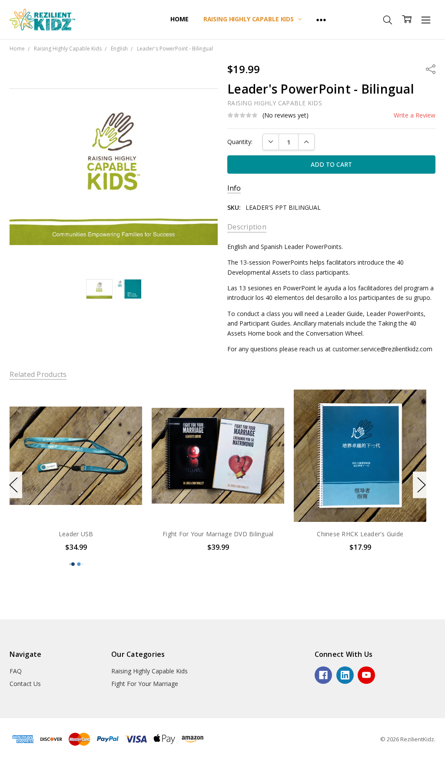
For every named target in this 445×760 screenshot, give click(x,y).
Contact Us (25, 683)
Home (179, 19)
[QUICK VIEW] (54, 404)
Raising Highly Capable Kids (249, 19)
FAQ (16, 671)
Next (421, 485)
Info (234, 188)
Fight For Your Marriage (144, 683)
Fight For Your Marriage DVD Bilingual (145, 534)
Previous (13, 485)
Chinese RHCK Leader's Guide (287, 534)
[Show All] (321, 19)
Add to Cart (145, 504)
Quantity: (239, 142)
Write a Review (414, 115)
